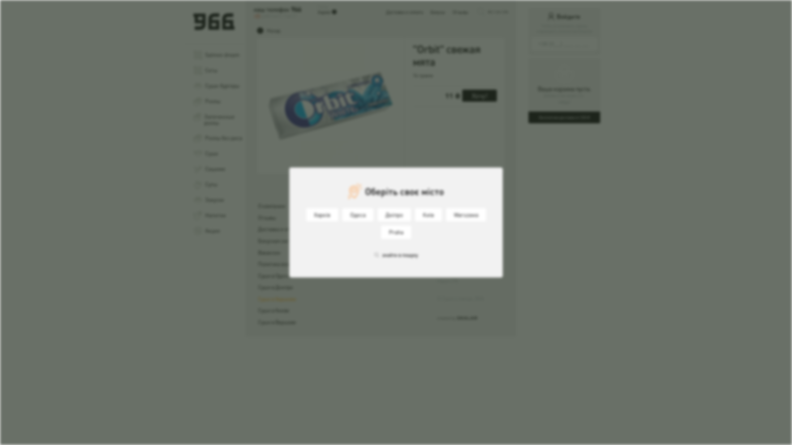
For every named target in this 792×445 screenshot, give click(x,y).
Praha (396, 231)
